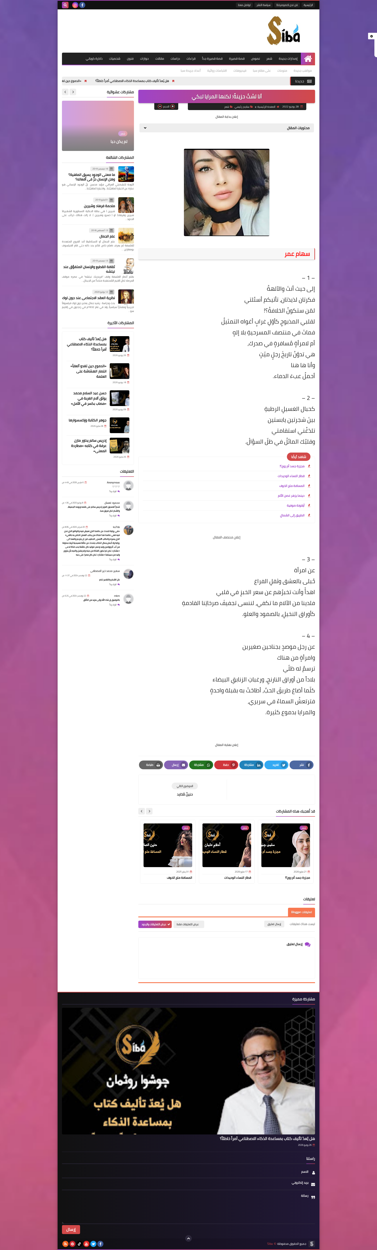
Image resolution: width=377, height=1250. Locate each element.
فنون (130, 58)
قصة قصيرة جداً (212, 58)
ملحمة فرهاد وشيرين (99, 205)
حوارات (144, 58)
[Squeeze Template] (311, 1244)
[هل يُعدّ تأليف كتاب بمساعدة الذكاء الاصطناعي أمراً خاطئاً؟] (119, 344)
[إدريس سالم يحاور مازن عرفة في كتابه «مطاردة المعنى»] (119, 445)
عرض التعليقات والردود (154, 924)
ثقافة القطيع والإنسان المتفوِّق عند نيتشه (89, 269)
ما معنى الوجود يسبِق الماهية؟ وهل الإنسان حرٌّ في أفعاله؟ (92, 176)
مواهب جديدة (303, 70)
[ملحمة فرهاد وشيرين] (126, 205)
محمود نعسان (112, 502)
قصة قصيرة (237, 58)
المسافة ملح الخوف (292, 486)
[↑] (188, 1238)
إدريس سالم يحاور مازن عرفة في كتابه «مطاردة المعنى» (88, 445)
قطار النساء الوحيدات (291, 476)
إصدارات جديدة (288, 58)
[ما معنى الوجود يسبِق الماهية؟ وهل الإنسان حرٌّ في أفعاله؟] (126, 174)
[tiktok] (79, 1244)
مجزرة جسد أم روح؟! (292, 466)
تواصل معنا (244, 4)
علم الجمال (107, 236)
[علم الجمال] (126, 236)
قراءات (191, 58)
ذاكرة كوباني (94, 58)
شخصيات (114, 58)
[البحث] (65, 5)
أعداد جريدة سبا (191, 70)
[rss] (65, 1244)
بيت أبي (121, 141)
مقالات (159, 58)
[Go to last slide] (149, 811)
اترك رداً (113, 491)
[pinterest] (72, 1244)
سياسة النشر (264, 4)
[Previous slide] (73, 92)
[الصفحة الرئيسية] (308, 59)
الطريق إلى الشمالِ (292, 515)
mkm (117, 595)
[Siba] (283, 31)
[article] (185, 789)
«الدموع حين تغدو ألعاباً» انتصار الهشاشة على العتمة (103, 81)
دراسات (175, 58)
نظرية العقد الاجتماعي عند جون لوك (88, 297)
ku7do (116, 527)
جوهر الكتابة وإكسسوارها (87, 420)
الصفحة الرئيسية (266, 106)
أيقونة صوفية (296, 505)
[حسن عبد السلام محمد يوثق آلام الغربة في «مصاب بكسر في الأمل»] (119, 398)
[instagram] (75, 5)
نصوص (255, 58)
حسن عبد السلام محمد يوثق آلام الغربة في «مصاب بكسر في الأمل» (88, 398)
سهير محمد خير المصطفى (105, 571)
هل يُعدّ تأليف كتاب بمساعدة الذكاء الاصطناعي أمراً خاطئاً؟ (188, 81)
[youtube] (86, 1244)
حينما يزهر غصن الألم (291, 495)
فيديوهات (239, 70)
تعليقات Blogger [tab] (301, 912)
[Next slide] (141, 811)
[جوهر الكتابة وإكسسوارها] (119, 425)
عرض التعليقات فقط (188, 924)
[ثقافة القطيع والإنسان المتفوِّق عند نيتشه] (126, 266)
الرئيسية (308, 4)
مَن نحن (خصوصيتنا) (287, 4)
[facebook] (82, 5)
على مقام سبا (262, 70)
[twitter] (93, 1244)
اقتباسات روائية (217, 70)
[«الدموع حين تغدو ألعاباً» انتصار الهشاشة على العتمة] (119, 371)
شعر (269, 58)
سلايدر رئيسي (242, 106)
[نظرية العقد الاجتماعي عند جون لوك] (126, 297)
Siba (270, 1243)
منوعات (282, 70)
